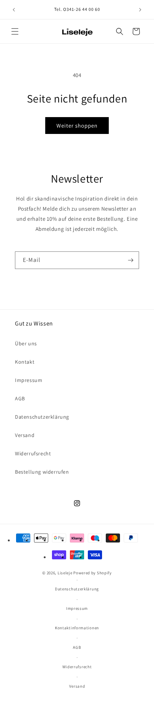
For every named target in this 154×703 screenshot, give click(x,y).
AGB (20, 398)
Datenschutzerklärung (42, 416)
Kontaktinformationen (77, 627)
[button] (15, 31)
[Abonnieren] (130, 260)
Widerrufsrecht (33, 453)
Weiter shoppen (77, 125)
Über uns (26, 343)
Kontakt (24, 361)
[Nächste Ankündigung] (140, 9)
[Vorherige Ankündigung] (14, 9)
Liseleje (65, 572)
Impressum (28, 380)
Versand (24, 435)
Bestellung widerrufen (42, 471)
